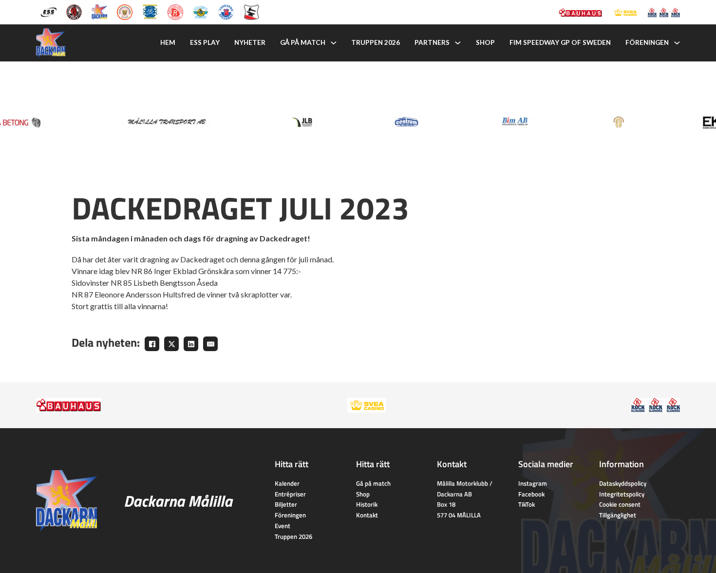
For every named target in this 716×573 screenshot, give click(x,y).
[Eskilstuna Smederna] (251, 11)
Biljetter (286, 504)
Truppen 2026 (375, 42)
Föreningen (647, 42)
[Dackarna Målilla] (99, 11)
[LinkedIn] (191, 343)
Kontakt (367, 515)
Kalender (287, 483)
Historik (366, 504)
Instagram (532, 483)
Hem (167, 42)
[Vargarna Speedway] (226, 11)
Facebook (531, 494)
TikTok (526, 504)
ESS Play (205, 42)
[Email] (210, 343)
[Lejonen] (124, 11)
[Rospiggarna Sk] (175, 11)
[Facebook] (152, 343)
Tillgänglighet (617, 515)
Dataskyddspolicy (622, 483)
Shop (485, 42)
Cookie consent (620, 504)
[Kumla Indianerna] (74, 11)
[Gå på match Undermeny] (333, 43)
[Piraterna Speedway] (150, 11)
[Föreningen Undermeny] (677, 43)
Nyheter (249, 42)
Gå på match (302, 42)
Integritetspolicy (621, 494)
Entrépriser (290, 494)
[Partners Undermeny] (457, 43)
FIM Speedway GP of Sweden (560, 42)
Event (282, 526)
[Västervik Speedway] (200, 11)
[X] (171, 343)
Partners (432, 42)
